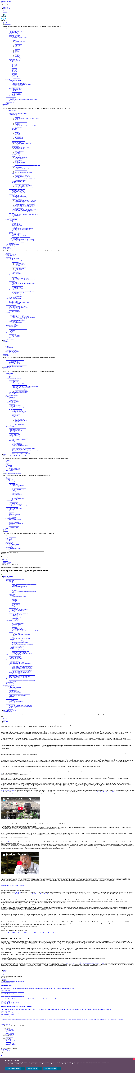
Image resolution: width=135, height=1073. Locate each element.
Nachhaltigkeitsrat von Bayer (15, 429)
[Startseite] (3, 19)
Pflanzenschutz (15, 262)
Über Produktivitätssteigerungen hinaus (17, 306)
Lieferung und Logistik (17, 92)
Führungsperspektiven (17, 195)
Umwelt (8, 396)
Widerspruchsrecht (16, 493)
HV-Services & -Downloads (18, 498)
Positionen (11, 440)
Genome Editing (18, 269)
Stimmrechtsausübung (17, 494)
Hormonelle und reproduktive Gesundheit (21, 147)
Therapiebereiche (13, 114)
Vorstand (14, 40)
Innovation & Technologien (15, 154)
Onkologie (14, 129)
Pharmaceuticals (9, 112)
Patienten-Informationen (11, 349)
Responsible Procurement (17, 85)
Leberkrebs (17, 134)
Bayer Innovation (16, 335)
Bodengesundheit (18, 294)
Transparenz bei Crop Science (12, 325)
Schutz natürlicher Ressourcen (18, 292)
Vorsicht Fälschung (10, 245)
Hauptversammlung (13, 484)
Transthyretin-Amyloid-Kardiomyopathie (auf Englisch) (27, 118)
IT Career (11, 540)
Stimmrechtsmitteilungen (14, 515)
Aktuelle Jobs (9, 1039)
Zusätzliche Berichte (13, 381)
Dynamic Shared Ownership (15, 31)
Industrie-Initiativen (16, 87)
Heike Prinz (17, 46)
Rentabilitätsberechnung (14, 514)
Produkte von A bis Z (11, 352)
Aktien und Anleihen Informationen (14, 508)
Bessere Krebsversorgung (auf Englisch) (21, 211)
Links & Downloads (13, 527)
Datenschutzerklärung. (88, 1063)
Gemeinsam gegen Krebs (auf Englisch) (18, 113)
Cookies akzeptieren (50, 1068)
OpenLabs (11, 331)
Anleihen (11, 513)
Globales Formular (5, 1049)
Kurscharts (11, 509)
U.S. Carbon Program (17, 284)
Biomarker (17, 161)
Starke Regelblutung (19, 151)
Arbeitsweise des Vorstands (15, 519)
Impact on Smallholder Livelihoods (22, 278)
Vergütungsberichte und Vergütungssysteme (18, 505)
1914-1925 (14, 64)
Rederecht (14, 490)
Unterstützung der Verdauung (18, 221)
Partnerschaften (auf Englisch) (18, 181)
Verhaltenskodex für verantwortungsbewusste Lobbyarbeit (25, 386)
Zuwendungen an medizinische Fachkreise (21, 387)
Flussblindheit (18, 892)
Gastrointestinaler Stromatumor (21, 130)
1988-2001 (14, 70)
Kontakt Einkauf (12, 95)
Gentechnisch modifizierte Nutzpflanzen (18, 329)
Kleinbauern (14, 277)
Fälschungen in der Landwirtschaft (16, 315)
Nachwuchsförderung (19, 423)
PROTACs (17, 177)
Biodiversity (11, 289)
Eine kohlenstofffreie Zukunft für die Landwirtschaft (23, 283)
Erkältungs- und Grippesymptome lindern (21, 229)
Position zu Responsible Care (18, 447)
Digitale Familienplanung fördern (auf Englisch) (25, 200)
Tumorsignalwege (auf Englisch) (22, 186)
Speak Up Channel (13, 100)
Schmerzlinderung (16, 224)
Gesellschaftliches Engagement (16, 410)
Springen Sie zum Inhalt (6, 1)
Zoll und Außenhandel (17, 90)
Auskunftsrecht (15, 491)
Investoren (5, 472)
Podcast (10, 337)
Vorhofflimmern (18, 127)
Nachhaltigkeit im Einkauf (15, 80)
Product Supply (12, 324)
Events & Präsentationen (11, 481)
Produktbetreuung (13, 321)
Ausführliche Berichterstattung (18, 383)
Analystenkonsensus (13, 510)
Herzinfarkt (17, 117)
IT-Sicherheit (12, 98)
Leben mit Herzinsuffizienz (21, 122)
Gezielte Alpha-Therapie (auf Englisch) (23, 185)
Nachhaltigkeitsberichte (14, 380)
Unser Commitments (13, 238)
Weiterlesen (3, 979)
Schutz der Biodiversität (17, 444)
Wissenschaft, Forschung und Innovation (15, 360)
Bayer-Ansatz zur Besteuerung (16, 523)
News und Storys (10, 332)
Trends (13, 156)
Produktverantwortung (14, 433)
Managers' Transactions (14, 522)
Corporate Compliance (11, 97)
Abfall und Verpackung (14, 401)
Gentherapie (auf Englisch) (18, 190)
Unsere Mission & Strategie (15, 30)
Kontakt (5, 12)
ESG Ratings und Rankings (12, 395)
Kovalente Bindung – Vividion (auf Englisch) (25, 187)
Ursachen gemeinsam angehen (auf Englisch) (25, 201)
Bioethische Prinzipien (17, 443)
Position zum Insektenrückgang (19, 449)
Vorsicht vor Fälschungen (12, 350)
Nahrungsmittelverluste (14, 310)
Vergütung (17, 51)
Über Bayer (6, 22)
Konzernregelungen (13, 435)
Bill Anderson (18, 42)
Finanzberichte (9, 500)
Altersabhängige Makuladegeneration (23, 143)
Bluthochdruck (18, 123)
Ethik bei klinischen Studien (21, 170)
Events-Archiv (12, 483)
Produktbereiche (9, 347)
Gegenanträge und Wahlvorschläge (19, 488)
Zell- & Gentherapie (19, 158)
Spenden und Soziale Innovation (19, 411)
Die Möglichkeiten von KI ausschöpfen (18, 365)
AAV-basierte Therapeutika (21, 157)
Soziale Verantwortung (11, 402)
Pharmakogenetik (18, 160)
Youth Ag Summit (16, 336)
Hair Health (14, 230)
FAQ (16, 171)
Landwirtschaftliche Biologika (18, 260)
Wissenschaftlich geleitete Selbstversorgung (21, 237)
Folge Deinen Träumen (14, 544)
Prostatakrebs (18, 136)
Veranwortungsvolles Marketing (19, 439)
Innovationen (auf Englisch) (15, 233)
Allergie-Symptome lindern (18, 227)
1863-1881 (14, 61)
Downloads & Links (16, 94)
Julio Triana (17, 49)
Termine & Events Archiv (14, 469)
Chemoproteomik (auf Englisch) (22, 175)
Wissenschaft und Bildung (20, 412)
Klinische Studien (18, 167)
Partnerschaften (15, 234)
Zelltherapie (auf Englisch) (18, 191)
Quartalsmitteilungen (13, 502)
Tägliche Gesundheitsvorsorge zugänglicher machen (23, 240)
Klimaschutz (12, 397)
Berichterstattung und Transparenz (13, 378)
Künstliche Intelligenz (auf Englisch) (23, 176)
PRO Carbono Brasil (16, 287)
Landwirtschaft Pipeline (14, 361)
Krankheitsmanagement (20, 264)
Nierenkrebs (17, 133)
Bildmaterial (9, 465)
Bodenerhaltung (18, 296)
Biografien (14, 75)
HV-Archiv (14, 499)
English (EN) (6, 7)
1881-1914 (14, 63)
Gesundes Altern (15, 146)
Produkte (11, 232)
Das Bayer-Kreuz (16, 76)
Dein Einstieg (9, 539)
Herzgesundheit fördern (17, 225)
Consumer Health (10, 1030)
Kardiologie (14, 115)
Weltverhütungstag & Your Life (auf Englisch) (25, 204)
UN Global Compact (13, 431)
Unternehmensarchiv (16, 78)
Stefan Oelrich (18, 45)
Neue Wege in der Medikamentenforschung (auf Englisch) (27, 165)
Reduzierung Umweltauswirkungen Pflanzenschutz (23, 279)
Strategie (11, 374)
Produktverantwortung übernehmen (17, 320)
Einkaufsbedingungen (17, 89)
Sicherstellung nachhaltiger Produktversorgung (22, 210)
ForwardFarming (13, 297)
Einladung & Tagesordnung (18, 485)
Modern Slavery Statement (18, 407)
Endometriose (18, 149)
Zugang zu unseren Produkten (15, 409)
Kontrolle (11, 524)
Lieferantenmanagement (14, 434)
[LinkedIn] (1, 1057)
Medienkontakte (9, 470)
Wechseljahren (18, 152)
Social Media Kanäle (10, 1044)
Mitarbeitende (12, 404)
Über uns (8, 28)
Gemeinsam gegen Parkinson (21, 163)
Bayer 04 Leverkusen (19, 424)
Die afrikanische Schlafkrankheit (8, 790)
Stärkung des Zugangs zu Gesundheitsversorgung (23, 197)
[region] (67, 1065)
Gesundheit (5, 104)
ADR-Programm (12, 517)
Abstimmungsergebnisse (17, 497)
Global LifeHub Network (17, 303)
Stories (7, 463)
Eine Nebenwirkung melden (12, 244)
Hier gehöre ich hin (13, 546)
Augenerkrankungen (16, 142)
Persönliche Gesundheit (11, 219)
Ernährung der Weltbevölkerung (16, 308)
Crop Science (9, 1031)
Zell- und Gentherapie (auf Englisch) (17, 189)
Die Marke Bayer (13, 32)
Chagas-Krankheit (19, 208)
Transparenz (11, 213)
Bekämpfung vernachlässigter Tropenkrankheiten (23, 206)
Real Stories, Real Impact (14, 33)
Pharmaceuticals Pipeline (14, 362)
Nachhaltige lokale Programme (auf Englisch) (25, 203)
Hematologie (15, 128)
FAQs (13, 495)
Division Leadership (16, 57)
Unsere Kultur (9, 538)
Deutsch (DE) (6, 8)
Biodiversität (12, 399)
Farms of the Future (13, 300)
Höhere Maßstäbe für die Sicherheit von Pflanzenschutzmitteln (26, 450)
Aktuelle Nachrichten (11, 1040)
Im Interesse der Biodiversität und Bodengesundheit (23, 291)
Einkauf (8, 79)
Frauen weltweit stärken (17, 199)
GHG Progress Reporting (17, 288)
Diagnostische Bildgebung (20, 180)
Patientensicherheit (16, 215)
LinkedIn (5, 718)
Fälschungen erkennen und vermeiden (20, 316)
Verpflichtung (18, 388)
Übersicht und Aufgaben (20, 41)
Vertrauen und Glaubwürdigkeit (19, 235)
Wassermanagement (13, 400)
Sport (13, 417)
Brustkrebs (17, 132)
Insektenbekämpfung (19, 265)
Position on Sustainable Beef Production (21, 453)
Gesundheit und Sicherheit (15, 405)
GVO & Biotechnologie (20, 268)
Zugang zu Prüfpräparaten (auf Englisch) (24, 172)
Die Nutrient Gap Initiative (18, 242)
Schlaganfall (17, 124)
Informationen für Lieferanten (15, 88)
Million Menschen (25, 895)
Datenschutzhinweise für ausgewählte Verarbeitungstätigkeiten (23, 99)
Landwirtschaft (6, 247)
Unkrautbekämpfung (19, 263)
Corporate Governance (11, 518)
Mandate (16, 50)
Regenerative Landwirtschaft (12, 258)
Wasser (13, 276)
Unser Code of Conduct (14, 35)
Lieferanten (11, 313)
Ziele (10, 274)
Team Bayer (11, 39)
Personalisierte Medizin (20, 162)
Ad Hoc (11, 480)
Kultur (13, 416)
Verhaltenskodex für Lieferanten (19, 83)
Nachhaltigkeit (12, 194)
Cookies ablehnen (32, 1068)
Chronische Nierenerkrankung (18, 141)
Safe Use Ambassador (17, 322)
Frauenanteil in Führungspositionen (19, 37)
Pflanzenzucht (12, 330)
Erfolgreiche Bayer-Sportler (21, 420)
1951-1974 (14, 68)
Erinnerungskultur (16, 414)
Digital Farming (15, 272)
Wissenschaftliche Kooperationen (19, 385)
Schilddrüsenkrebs (19, 138)
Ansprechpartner (10, 339)
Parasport (17, 421)
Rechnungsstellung (16, 93)
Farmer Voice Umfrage (11, 254)
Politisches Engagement (14, 393)
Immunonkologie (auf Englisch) (22, 184)
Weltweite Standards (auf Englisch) (25, 168)
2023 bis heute (15, 74)
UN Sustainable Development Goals (20, 452)
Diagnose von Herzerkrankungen (22, 120)
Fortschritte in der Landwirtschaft (13, 298)
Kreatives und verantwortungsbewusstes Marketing (23, 239)
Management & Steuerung (12, 426)
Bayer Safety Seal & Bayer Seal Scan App (21, 318)
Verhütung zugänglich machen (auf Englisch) (25, 205)
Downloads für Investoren (12, 507)
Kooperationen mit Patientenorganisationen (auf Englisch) (24, 214)
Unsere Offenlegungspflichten (21, 391)
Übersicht (8, 253)
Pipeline (13, 166)
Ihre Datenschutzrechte (13, 1068)
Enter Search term (5, 552)
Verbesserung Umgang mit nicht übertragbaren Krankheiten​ (25, 209)
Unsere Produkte (10, 1033)
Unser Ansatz (15, 81)
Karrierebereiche (12, 537)
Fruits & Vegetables (16, 273)
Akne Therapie (18, 153)
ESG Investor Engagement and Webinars (18, 392)
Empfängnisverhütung (19, 148)
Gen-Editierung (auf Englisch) (18, 192)
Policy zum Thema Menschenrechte (20, 438)
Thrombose (17, 119)
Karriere (5, 529)
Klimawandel (12, 281)
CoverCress (14, 282)
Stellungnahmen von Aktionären (19, 489)
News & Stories (12, 216)
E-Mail (4, 720)
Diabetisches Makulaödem (20, 144)
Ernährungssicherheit (11, 305)
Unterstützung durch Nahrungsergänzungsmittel (22, 228)
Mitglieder (17, 54)
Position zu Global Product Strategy (20, 445)
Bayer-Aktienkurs (10, 1043)
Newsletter (8, 1042)
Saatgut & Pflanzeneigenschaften (19, 267)
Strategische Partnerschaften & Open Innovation (19, 302)
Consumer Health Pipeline (15, 363)
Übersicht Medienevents (14, 468)
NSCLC (16, 139)
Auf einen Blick (9, 373)
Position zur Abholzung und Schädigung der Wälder (23, 448)
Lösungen (11, 220)
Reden (7, 464)
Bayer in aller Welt (13, 59)
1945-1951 (14, 66)
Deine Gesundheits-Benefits (15, 548)
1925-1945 (14, 65)
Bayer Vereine (15, 415)
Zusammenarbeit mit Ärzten (21, 390)
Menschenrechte (12, 406)
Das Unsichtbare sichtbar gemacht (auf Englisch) (28, 125)
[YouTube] (1, 1055)
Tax (10, 425)
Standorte (5, 10)
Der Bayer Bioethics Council (15, 430)
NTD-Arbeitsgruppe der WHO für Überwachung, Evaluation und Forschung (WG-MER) (84, 963)
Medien (5, 454)
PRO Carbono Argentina (17, 286)
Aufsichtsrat (14, 52)
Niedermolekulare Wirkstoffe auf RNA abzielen (25, 179)
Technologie (14, 173)
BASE (13, 441)
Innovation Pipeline (13, 301)
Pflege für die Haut (16, 223)
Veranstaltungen (12, 334)
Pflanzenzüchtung (19, 270)
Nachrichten (9, 461)
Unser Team (9, 543)
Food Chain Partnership (14, 311)
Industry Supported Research (18, 327)
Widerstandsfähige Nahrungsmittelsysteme (18, 307)
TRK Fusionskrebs (19, 137)
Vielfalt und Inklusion (14, 36)
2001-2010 (14, 71)
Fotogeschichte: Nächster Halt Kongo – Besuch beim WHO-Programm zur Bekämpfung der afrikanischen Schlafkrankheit (28, 932)
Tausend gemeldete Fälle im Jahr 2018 (105, 791)
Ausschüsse (17, 55)
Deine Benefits (9, 547)
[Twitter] (1, 1054)
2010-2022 (14, 73)
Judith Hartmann (18, 44)
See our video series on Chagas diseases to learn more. (13, 885)
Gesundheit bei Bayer (11, 110)
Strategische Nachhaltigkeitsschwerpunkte (21, 84)
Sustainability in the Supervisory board (17, 428)
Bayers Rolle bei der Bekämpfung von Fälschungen (23, 317)
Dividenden (11, 512)
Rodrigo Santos (18, 47)
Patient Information (13, 218)
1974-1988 (14, 69)
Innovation (8, 257)
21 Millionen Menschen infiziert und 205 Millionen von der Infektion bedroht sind (33, 893)
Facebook (5, 721)
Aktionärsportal (15, 486)
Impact (10, 377)
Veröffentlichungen (10, 255)
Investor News (9, 479)
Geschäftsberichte (13, 503)
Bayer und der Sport (19, 419)
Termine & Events (10, 102)
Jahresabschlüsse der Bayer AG (16, 504)
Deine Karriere (9, 542)
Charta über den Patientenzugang (19, 196)
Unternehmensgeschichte (14, 60)
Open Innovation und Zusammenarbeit (14, 366)
